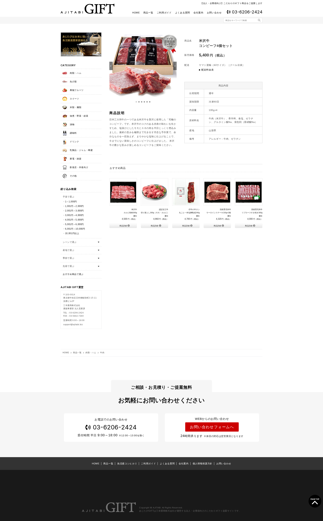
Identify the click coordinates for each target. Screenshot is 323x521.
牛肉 (102, 352)
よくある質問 (182, 12)
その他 (73, 176)
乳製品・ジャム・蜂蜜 (81, 150)
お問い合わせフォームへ (212, 427)
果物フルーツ (77, 90)
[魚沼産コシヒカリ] (81, 44)
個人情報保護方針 (202, 463)
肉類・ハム (75, 73)
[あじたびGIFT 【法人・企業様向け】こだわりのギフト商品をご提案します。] (87, 8)
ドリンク (74, 141)
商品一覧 (148, 12)
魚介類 (73, 81)
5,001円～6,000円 (74, 224)
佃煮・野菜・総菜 (79, 116)
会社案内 (198, 12)
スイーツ (74, 98)
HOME (136, 12)
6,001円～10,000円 (75, 229)
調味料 (73, 133)
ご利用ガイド (164, 12)
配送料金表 (207, 69)
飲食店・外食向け (79, 167)
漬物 (72, 124)
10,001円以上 (72, 233)
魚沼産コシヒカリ (127, 463)
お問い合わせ (214, 12)
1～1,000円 (71, 201)
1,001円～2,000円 (74, 206)
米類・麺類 (75, 107)
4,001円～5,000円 (74, 219)
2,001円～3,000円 (74, 210)
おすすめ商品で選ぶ (73, 274)
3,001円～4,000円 (74, 215)
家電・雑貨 (75, 158)
